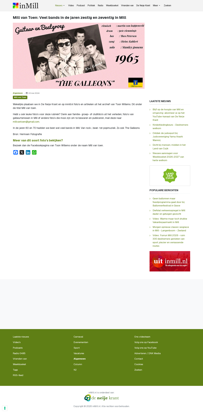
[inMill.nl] (25, 5)
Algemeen (18, 93)
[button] (60, 5)
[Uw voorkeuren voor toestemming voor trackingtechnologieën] (4, 408)
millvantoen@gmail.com (26, 121)
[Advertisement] (79, 177)
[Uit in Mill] (170, 261)
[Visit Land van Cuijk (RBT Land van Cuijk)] (170, 175)
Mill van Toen (20, 97)
